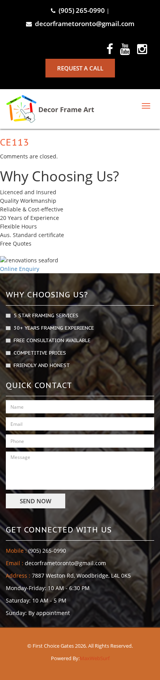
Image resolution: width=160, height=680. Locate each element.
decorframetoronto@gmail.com (84, 23)
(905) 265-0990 (82, 10)
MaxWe (88, 658)
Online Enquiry (19, 268)
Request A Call (80, 68)
